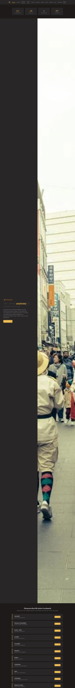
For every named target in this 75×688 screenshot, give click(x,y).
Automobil (18, 2)
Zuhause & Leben (64, 2)
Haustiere (42, 2)
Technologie (60, 2)
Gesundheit (38, 2)
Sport (55, 2)
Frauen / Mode (28, 2)
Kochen (46, 2)
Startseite (13, 2)
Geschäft (32, 2)
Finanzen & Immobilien (23, 2)
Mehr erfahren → (8, 321)
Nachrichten (51, 2)
